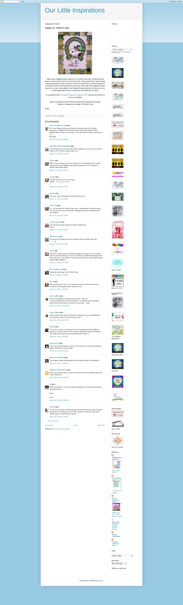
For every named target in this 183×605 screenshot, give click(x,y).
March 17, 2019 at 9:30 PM (59, 289)
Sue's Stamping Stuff (115, 499)
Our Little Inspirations (75, 10)
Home (75, 425)
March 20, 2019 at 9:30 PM (59, 417)
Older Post (101, 425)
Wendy (52, 327)
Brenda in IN (54, 343)
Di (50, 384)
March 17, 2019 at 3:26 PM (59, 230)
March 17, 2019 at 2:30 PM (59, 199)
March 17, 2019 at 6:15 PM (59, 244)
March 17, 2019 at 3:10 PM (59, 215)
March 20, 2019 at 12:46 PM (59, 400)
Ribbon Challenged (116, 535)
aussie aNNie (54, 296)
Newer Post (49, 425)
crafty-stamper (55, 222)
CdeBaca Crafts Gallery (58, 370)
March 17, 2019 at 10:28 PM (59, 306)
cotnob (52, 177)
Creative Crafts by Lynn (115, 543)
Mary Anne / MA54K (57, 357)
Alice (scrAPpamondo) (58, 125)
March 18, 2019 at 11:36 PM (59, 377)
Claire (52, 251)
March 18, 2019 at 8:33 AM (59, 336)
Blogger (100, 580)
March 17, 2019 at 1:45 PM (59, 170)
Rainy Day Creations (115, 523)
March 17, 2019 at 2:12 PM (59, 186)
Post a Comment (53, 421)
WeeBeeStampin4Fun (117, 458)
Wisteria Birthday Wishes (114, 527)
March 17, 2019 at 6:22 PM (59, 262)
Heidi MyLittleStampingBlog (60, 146)
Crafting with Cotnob (63, 182)
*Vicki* (52, 160)
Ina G (51, 281)
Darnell (52, 407)
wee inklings (116, 478)
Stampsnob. (54, 236)
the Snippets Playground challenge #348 (74, 95)
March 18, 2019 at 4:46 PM (59, 363)
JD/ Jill (52, 193)
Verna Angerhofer (56, 269)
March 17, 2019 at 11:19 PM (59, 320)
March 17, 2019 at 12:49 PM (59, 154)
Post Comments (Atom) (62, 429)
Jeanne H (53, 205)
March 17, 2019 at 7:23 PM (59, 275)
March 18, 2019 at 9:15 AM (59, 351)
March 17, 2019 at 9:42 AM (59, 139)
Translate (127, 52)
